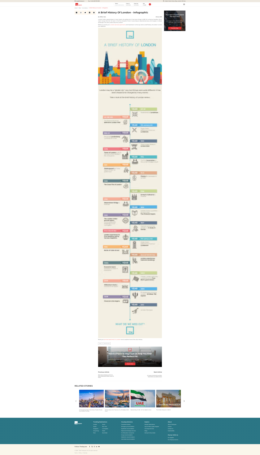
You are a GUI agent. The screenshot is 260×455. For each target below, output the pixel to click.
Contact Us (170, 428)
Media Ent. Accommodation (128, 437)
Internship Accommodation (128, 439)
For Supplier (171, 437)
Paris (94, 432)
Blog (80, 7)
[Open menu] (184, 4)
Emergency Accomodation (127, 426)
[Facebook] (89, 446)
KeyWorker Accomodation (127, 428)
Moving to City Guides (150, 432)
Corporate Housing (125, 424)
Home (76, 7)
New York (104, 426)
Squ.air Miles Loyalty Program (152, 426)
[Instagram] (94, 446)
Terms (76, 453)
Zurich (103, 424)
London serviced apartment (117, 24)
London (95, 424)
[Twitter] (92, 446)
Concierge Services (149, 428)
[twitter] (85, 12)
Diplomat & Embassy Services (128, 430)
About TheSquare (172, 424)
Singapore (95, 428)
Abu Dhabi (104, 432)
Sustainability (171, 430)
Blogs (146, 430)
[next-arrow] (184, 401)
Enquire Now (130, 363)
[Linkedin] (96, 446)
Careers (170, 426)
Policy (80, 453)
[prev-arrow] (76, 401)
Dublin (95, 426)
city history (85, 7)
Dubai (103, 430)
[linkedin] (89, 12)
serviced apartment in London (112, 339)
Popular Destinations (150, 424)
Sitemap (85, 453)
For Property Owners (173, 439)
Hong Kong (96, 430)
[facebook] (76, 12)
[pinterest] (94, 12)
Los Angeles (105, 428)
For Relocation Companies (127, 432)
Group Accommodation (127, 435)
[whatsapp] (81, 12)
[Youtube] (99, 446)
